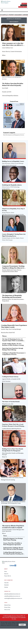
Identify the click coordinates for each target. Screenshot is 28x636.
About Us (6, 573)
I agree (22, 624)
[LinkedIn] (13, 565)
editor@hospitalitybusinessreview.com (12, 593)
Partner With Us (7, 576)
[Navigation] (2, 10)
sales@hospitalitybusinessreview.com (12, 596)
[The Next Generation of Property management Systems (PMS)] (13, 486)
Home (5, 571)
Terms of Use (7, 609)
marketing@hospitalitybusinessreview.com (13, 598)
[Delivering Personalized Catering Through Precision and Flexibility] (13, 462)
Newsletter (6, 585)
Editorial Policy (7, 605)
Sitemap (6, 587)
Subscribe (6, 582)
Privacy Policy (7, 607)
